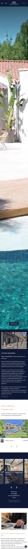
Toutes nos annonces (14, 501)
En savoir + (4, 396)
